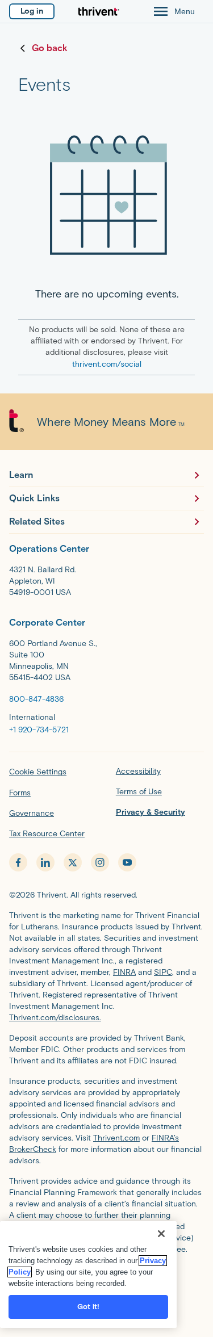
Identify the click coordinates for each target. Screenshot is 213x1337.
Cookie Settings (37, 772)
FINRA (124, 972)
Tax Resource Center (47, 834)
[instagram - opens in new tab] (100, 862)
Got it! (88, 1306)
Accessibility (138, 771)
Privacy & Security (150, 812)
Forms (20, 793)
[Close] (161, 1233)
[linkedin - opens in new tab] (45, 862)
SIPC (163, 972)
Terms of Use (139, 792)
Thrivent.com (116, 1138)
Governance (31, 813)
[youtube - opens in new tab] (127, 862)
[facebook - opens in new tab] (18, 862)
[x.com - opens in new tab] (72, 862)
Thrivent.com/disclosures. (55, 1017)
